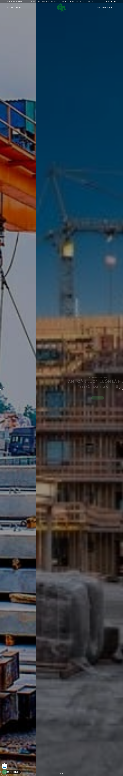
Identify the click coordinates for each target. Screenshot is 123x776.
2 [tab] (62, 773)
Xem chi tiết (61, 398)
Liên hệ (109, 7)
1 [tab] (60, 773)
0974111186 (64, 1)
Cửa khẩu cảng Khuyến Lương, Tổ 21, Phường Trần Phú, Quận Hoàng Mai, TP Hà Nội (33, 1)
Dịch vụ (19, 7)
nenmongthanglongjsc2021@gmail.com (83, 1)
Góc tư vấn (102, 7)
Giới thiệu (10, 7)
